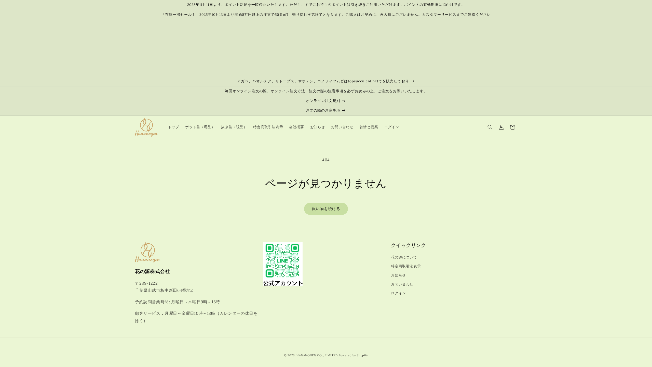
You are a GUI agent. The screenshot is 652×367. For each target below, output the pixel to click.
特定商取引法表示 (406, 266)
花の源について (404, 257)
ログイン (398, 293)
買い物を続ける (326, 208)
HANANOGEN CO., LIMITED (316, 355)
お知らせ (398, 275)
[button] (490, 127)
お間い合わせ (402, 284)
